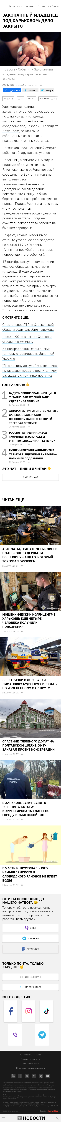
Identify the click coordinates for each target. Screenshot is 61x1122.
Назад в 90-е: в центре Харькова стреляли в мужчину (27, 339)
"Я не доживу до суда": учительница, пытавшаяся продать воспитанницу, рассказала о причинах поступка (30, 370)
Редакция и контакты (30, 1059)
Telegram (33, 938)
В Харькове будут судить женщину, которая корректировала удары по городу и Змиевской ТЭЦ (25, 809)
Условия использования (30, 1055)
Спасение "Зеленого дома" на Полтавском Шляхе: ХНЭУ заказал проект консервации (28, 745)
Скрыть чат (30, 477)
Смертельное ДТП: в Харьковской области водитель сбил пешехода (28, 327)
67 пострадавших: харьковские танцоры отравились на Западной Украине (28, 353)
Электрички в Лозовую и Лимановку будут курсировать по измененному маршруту (29, 684)
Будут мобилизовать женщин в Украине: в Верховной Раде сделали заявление (32, 397)
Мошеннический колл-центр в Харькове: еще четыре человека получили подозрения (33, 454)
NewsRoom (10, 131)
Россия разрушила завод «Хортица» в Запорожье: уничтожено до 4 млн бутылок (32, 437)
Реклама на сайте (31, 1063)
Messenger (33, 949)
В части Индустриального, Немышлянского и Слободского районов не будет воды (29, 874)
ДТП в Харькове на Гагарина (18, 6)
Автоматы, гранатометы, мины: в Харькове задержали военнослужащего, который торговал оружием (29, 555)
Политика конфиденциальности (30, 1068)
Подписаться (33, 987)
